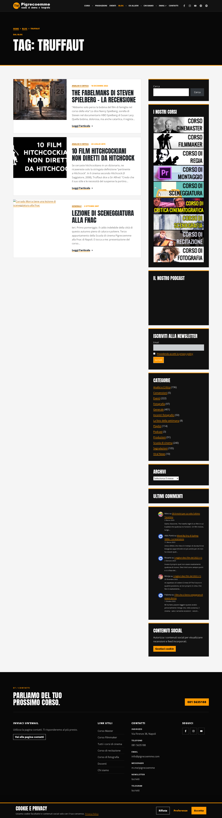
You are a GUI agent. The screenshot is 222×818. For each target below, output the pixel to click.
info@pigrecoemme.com (145, 756)
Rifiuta (163, 810)
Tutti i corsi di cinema (110, 744)
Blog (121, 5)
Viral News (159, 454)
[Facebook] (184, 5)
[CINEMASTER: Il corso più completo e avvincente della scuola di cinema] (178, 124)
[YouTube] (195, 5)
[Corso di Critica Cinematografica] (178, 205)
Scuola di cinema (162, 443)
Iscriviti (136, 779)
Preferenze (181, 810)
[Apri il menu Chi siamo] (156, 5)
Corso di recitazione (109, 750)
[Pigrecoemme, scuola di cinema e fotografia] (31, 6)
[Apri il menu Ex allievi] (141, 5)
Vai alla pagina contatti (29, 737)
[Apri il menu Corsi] (92, 5)
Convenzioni (160, 392)
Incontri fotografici (163, 415)
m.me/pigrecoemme (143, 767)
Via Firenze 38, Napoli (144, 733)
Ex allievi (133, 5)
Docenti (102, 763)
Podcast (157, 431)
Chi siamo (149, 5)
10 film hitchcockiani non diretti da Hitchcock (103, 154)
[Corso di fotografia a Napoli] (178, 254)
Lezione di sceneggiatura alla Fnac (103, 216)
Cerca (156, 86)
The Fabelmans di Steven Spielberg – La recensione (104, 96)
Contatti (173, 5)
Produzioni (101, 5)
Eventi (112, 5)
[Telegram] (200, 5)
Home (16, 28)
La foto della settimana (166, 420)
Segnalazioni (160, 448)
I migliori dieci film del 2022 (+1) (188, 557)
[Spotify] (206, 5)
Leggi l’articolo (81, 126)
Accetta (199, 810)
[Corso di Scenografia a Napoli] (178, 221)
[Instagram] (189, 5)
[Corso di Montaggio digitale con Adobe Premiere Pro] (178, 173)
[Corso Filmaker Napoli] (178, 140)
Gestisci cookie (164, 648)
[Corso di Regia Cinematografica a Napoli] (178, 157)
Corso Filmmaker (107, 737)
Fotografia (159, 404)
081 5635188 (196, 702)
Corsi (87, 5)
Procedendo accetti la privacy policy (175, 353)
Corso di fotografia (108, 757)
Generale (77, 206)
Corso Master (105, 731)
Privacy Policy (91, 813)
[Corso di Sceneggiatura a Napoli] (178, 189)
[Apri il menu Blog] (126, 5)
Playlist (157, 426)
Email (156, 342)
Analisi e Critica (80, 86)
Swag (162, 5)
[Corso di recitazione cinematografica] (178, 238)
